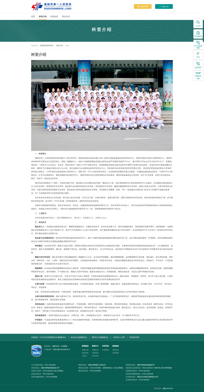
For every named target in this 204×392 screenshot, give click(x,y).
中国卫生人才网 (119, 337)
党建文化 (95, 350)
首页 (33, 16)
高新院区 (95, 353)
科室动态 (54, 16)
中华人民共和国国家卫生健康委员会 (52, 337)
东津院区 (115, 353)
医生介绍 (66, 16)
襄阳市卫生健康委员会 (100, 337)
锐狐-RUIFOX (168, 388)
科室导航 (142, 6)
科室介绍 (43, 16)
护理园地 (105, 350)
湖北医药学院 (134, 337)
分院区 (84, 356)
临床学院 (85, 353)
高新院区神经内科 (46, 45)
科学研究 (95, 356)
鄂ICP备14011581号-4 (57, 349)
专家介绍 (85, 350)
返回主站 (164, 7)
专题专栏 (115, 350)
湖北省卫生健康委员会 (79, 337)
